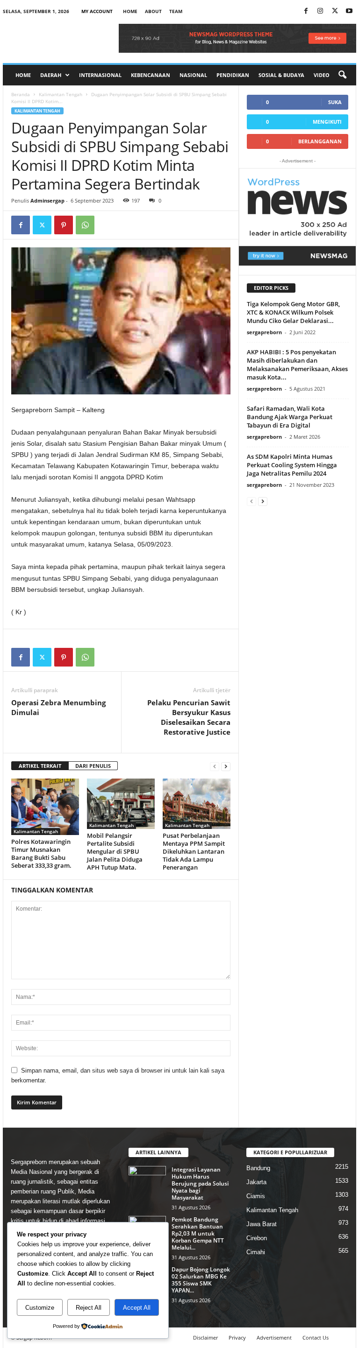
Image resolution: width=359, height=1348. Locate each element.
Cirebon (256, 1238)
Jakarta (256, 1182)
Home (130, 11)
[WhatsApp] (85, 225)
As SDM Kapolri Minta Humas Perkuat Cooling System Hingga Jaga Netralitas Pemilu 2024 (292, 464)
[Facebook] (305, 11)
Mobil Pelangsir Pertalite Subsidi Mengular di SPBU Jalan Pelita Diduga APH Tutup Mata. (115, 851)
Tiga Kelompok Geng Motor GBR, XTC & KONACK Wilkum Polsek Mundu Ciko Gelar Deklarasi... (293, 312)
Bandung (258, 1168)
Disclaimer (205, 1337)
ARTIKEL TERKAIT (40, 765)
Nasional (193, 74)
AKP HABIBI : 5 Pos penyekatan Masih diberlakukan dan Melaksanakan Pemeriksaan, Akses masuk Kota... (297, 364)
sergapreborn (264, 332)
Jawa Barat (261, 1224)
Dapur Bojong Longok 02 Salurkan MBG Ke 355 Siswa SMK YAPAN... (201, 1279)
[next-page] (225, 766)
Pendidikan (232, 74)
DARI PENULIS (93, 765)
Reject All (88, 1307)
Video (322, 74)
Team (175, 11)
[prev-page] (214, 766)
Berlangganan (320, 141)
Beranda (20, 94)
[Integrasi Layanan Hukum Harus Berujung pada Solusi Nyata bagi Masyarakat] (147, 1180)
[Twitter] (42, 225)
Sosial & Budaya (281, 74)
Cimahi (255, 1252)
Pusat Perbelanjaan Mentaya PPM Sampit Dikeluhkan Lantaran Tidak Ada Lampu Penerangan (194, 851)
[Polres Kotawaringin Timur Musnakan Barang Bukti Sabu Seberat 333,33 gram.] (45, 807)
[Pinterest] (63, 225)
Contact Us (315, 1337)
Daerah (50, 74)
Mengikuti (327, 121)
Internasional (100, 74)
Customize (39, 1307)
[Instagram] (320, 11)
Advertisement (274, 1337)
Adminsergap (47, 200)
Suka (335, 101)
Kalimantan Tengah (60, 94)
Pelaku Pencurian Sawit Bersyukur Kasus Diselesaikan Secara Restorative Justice (188, 717)
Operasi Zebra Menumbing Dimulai (58, 707)
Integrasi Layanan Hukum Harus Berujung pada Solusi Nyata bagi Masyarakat (200, 1183)
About (153, 11)
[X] (334, 11)
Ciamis (255, 1196)
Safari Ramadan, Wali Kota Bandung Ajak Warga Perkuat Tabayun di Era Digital (289, 416)
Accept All (137, 1307)
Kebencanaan (150, 74)
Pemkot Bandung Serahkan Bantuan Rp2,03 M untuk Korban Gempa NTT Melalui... (198, 1233)
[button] (342, 75)
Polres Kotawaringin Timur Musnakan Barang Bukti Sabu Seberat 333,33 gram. (41, 853)
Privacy (237, 1337)
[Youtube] (349, 11)
